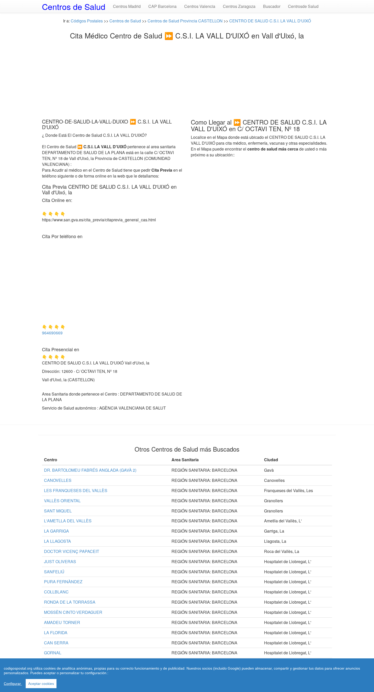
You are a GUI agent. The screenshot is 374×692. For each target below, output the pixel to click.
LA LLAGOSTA (57, 541)
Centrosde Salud (303, 6)
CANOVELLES (57, 480)
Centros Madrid (127, 6)
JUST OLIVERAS (60, 561)
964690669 (52, 333)
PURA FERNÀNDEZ (63, 582)
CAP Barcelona (162, 6)
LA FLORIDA (55, 632)
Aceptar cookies (41, 684)
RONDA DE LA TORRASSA (69, 602)
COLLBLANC (56, 592)
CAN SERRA (56, 643)
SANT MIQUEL (58, 511)
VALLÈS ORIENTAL (62, 501)
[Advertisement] (187, 77)
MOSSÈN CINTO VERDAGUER (73, 612)
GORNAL (52, 653)
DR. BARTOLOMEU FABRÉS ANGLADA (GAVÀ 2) (90, 470)
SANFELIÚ (54, 572)
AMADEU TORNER (62, 622)
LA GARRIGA (56, 531)
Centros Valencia (199, 6)
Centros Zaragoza (239, 6)
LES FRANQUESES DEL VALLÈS (75, 490)
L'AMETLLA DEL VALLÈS (68, 521)
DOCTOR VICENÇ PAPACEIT (71, 551)
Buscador (271, 6)
